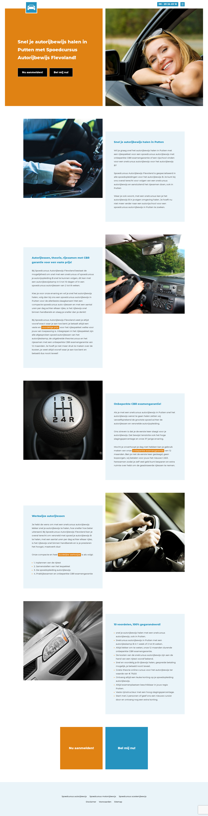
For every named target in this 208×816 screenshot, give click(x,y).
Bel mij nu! (126, 748)
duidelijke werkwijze (69, 554)
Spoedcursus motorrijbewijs (103, 796)
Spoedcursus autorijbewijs (74, 796)
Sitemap (118, 802)
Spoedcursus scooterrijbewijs (132, 796)
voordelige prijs (50, 327)
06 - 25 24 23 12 (168, 4)
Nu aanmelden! (81, 748)
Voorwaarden (105, 802)
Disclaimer (91, 802)
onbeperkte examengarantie (148, 450)
